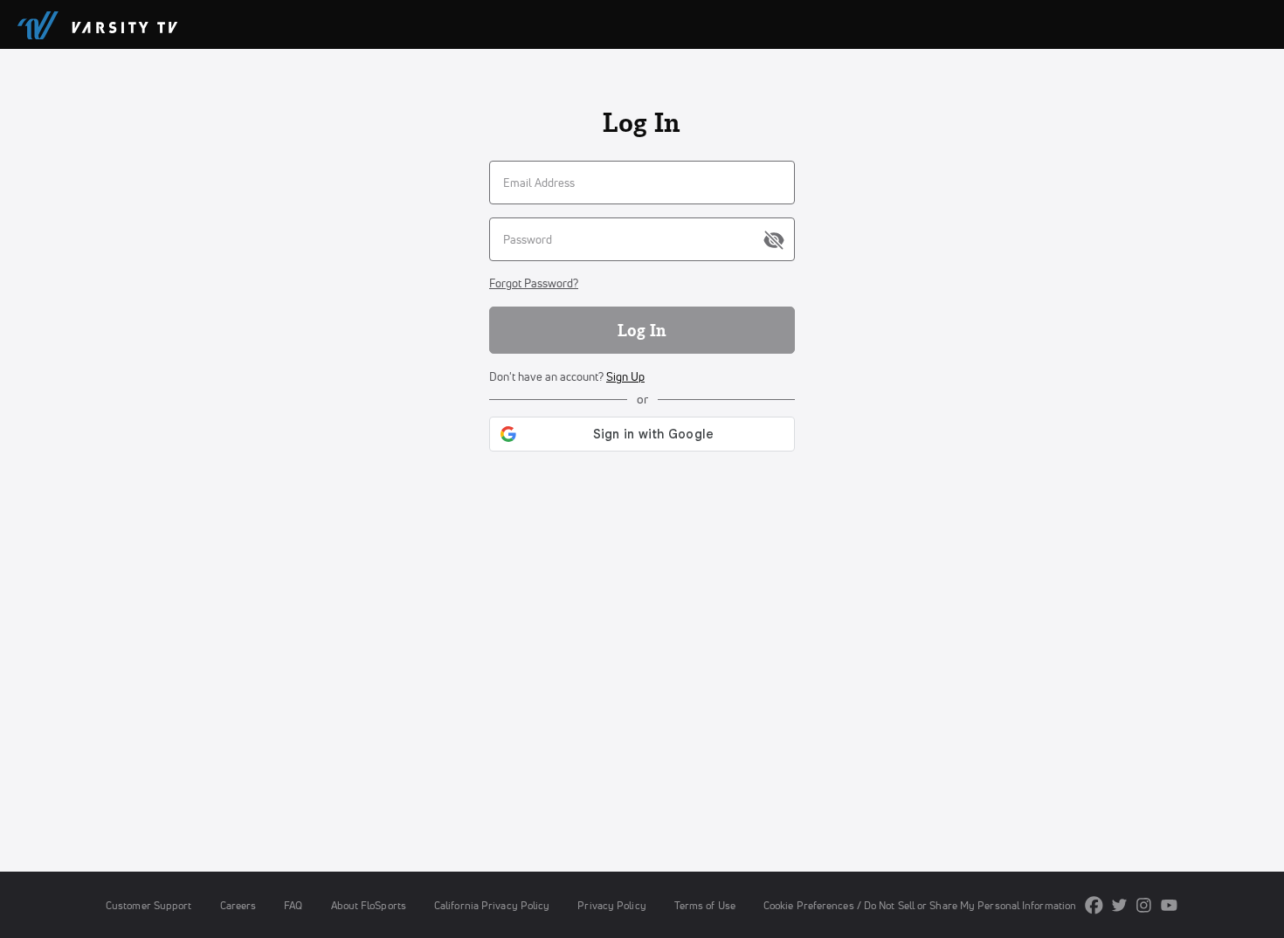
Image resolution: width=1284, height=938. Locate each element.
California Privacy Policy (491, 905)
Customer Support (149, 905)
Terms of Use (704, 905)
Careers (238, 905)
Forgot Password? (533, 283)
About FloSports (368, 905)
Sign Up (625, 376)
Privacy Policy (611, 905)
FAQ (293, 905)
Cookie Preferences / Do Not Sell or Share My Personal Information (919, 905)
